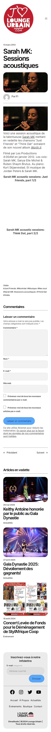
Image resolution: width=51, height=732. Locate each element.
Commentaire (10, 328)
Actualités (8, 523)
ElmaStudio (13, 721)
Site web (7, 383)
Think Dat (42, 292)
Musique (33, 288)
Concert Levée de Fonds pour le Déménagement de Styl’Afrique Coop (24, 627)
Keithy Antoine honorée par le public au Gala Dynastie (23, 513)
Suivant (40, 452)
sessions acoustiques (25, 292)
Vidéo (6, 285)
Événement (8, 636)
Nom (6, 359)
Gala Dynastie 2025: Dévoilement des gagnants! (20, 568)
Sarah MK (28, 137)
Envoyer (36, 678)
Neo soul (43, 288)
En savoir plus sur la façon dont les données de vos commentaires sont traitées (23, 433)
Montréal (22, 288)
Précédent (12, 452)
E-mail (7, 371)
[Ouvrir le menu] (46, 18)
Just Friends (10, 288)
